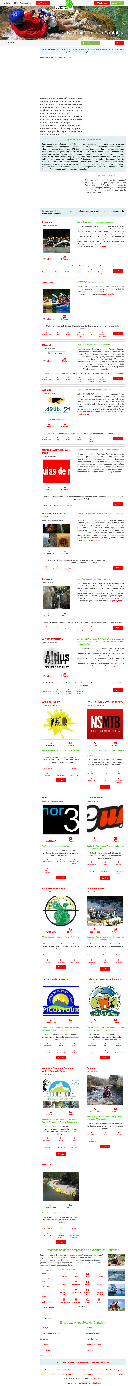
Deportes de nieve (47, 1287)
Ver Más (118, 271)
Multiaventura (47, 1302)
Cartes (45, 1339)
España (43, 3)
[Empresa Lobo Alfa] (56, 598)
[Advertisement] (47, 58)
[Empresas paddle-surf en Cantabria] (76, 1282)
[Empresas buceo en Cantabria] (99, 1282)
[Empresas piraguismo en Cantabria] (99, 1274)
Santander (48, 1356)
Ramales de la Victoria (52, 1333)
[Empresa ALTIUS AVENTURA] (56, 658)
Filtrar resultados (91, 43)
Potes (89, 1328)
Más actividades (48, 1307)
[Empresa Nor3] (61, 819)
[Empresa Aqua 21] (56, 408)
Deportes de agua (47, 1272)
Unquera (91, 1350)
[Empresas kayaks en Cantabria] (64, 1274)
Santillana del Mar (94, 1345)
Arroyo (45, 1328)
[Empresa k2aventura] (56, 241)
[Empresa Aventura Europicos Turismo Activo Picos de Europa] (61, 1093)
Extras (44, 1313)
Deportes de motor (47, 1295)
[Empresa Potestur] (105, 1090)
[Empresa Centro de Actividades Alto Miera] (56, 471)
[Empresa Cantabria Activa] (105, 910)
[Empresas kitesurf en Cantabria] (99, 1300)
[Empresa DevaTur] (57, 353)
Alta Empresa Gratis (24, 3)
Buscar (119, 43)
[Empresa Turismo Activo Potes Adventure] (105, 1001)
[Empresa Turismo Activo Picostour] (61, 1001)
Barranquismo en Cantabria (90, 1383)
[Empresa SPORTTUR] (56, 301)
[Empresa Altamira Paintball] (61, 724)
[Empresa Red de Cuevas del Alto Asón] (56, 535)
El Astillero (47, 1350)
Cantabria (9, 42)
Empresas (98, 1379)
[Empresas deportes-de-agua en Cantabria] (64, 1290)
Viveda (45, 1345)
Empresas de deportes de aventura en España (62, 1374)
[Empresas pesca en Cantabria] (64, 1282)
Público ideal (47, 1318)
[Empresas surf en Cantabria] (87, 1274)
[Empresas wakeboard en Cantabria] (76, 1300)
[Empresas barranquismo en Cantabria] (76, 1290)
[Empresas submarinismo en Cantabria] (64, 1300)
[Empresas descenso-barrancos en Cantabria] (99, 1290)
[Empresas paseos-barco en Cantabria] (87, 1290)
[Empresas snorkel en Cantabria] (87, 1300)
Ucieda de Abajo (93, 1333)
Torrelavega (92, 1339)
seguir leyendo (100, 246)
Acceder (117, 3)
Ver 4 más (81, 1306)
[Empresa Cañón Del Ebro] (105, 819)
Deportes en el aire (48, 1279)
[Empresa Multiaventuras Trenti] (61, 910)
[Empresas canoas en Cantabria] (76, 1274)
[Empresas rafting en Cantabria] (87, 1282)
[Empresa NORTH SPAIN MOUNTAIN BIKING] (105, 724)
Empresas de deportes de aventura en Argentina (105, 1374)
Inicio (8, 3)
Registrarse (103, 3)
